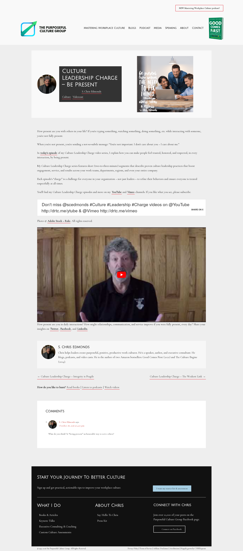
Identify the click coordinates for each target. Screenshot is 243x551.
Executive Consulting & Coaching (57, 526)
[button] (199, 8)
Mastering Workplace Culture (104, 28)
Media (158, 28)
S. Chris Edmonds (91, 91)
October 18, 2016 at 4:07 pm (71, 425)
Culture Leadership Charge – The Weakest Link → (178, 376)
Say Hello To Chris (107, 515)
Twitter (54, 329)
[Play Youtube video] (121, 274)
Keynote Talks (47, 520)
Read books (73, 387)
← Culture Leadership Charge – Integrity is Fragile (65, 376)
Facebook (65, 329)
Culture (66, 97)
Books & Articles (48, 515)
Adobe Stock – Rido (59, 221)
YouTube (117, 192)
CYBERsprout (200, 548)
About (184, 28)
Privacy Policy (133, 548)
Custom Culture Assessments (55, 532)
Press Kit (102, 520)
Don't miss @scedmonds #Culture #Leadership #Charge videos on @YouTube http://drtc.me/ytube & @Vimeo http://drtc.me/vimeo (115, 207)
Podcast (145, 28)
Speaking (171, 28)
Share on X (197, 209)
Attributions (174, 548)
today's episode (48, 153)
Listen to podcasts (92, 387)
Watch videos (112, 387)
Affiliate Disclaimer (160, 548)
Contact (197, 28)
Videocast (78, 97)
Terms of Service (146, 548)
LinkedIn (82, 329)
